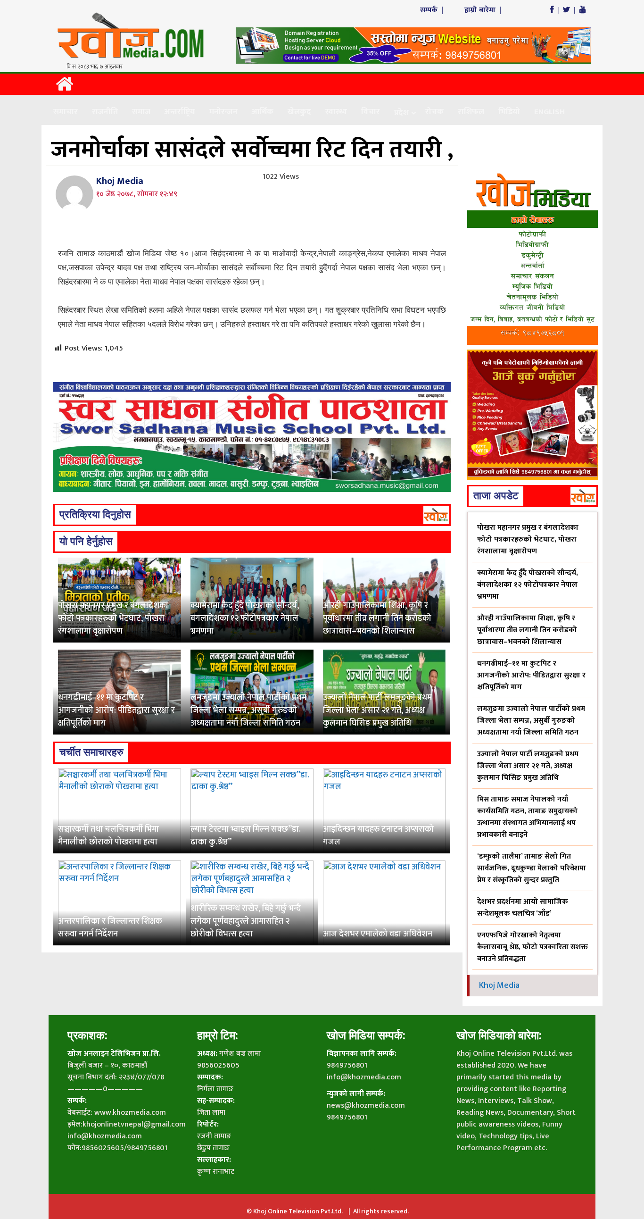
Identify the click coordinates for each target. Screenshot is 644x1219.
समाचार (65, 111)
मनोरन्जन (223, 111)
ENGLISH (549, 111)
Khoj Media (119, 181)
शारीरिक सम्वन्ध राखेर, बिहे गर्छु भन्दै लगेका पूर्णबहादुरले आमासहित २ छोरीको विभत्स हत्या (245, 921)
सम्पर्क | (432, 10)
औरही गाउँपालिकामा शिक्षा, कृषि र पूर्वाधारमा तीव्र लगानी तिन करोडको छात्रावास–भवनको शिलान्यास (377, 618)
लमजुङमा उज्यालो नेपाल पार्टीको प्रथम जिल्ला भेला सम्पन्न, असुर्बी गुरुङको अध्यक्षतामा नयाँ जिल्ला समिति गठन (248, 710)
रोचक (434, 111)
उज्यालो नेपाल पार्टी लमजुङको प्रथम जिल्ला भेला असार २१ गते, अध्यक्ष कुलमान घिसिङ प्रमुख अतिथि (377, 710)
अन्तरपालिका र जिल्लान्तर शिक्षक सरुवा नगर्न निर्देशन (110, 927)
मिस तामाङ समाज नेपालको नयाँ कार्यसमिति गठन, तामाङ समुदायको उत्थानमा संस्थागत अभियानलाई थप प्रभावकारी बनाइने (527, 817)
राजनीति (105, 111)
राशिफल (471, 111)
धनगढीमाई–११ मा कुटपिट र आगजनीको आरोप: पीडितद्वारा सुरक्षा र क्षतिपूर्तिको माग (116, 710)
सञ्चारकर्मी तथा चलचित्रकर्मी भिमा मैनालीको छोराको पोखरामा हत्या (108, 835)
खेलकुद (299, 111)
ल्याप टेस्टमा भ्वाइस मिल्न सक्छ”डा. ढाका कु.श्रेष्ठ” (245, 835)
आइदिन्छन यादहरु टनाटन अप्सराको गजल (378, 835)
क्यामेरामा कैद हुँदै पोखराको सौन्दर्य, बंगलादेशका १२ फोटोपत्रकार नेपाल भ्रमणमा (244, 618)
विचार (370, 111)
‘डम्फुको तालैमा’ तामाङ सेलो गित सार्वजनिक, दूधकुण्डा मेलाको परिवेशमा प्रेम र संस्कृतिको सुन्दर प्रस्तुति (531, 868)
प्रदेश (401, 112)
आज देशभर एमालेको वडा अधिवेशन (377, 934)
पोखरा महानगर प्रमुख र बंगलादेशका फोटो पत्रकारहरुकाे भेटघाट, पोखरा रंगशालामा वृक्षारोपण (113, 618)
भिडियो (509, 111)
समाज (141, 111)
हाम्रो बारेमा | (483, 10)
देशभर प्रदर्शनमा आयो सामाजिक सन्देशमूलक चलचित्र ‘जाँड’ (522, 907)
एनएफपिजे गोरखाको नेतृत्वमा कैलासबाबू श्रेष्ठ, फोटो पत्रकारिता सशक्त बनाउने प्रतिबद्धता (532, 947)
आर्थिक (262, 111)
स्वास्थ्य (336, 111)
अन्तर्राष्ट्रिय (180, 111)
